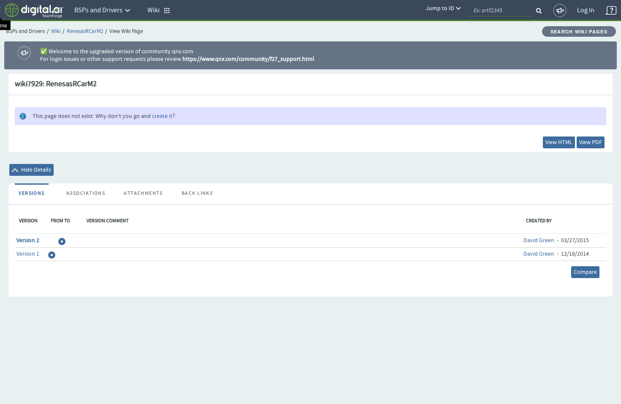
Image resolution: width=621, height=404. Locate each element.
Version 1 (27, 254)
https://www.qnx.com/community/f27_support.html (248, 59)
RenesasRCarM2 (85, 31)
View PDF (590, 142)
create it (162, 116)
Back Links (197, 193)
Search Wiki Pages (578, 31)
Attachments (143, 193)
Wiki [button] (155, 10)
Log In (585, 10)
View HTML (558, 142)
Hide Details (35, 170)
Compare (585, 272)
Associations (85, 193)
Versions (32, 193)
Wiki (55, 31)
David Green (538, 240)
